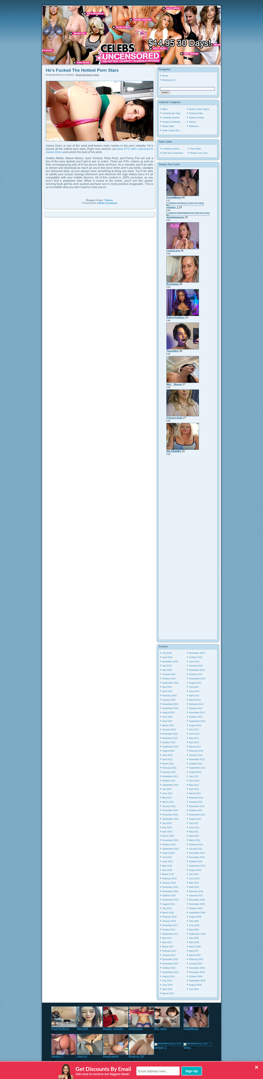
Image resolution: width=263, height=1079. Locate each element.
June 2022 (167, 755)
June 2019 (167, 861)
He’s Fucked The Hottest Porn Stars (82, 70)
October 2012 (195, 763)
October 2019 (169, 844)
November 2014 (197, 670)
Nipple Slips (168, 126)
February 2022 (169, 768)
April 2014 (194, 695)
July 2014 (194, 687)
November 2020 (170, 814)
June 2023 (167, 717)
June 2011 (194, 827)
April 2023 (167, 721)
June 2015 (194, 661)
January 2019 (169, 883)
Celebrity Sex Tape (171, 113)
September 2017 (170, 934)
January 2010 (196, 895)
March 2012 (195, 793)
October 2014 (195, 674)
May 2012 (194, 785)
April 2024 (167, 691)
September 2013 (197, 721)
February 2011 (196, 844)
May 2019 (167, 866)
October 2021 (169, 780)
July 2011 (193, 823)
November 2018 (170, 891)
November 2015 (197, 653)
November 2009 (197, 904)
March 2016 (168, 993)
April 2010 (194, 887)
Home (165, 76)
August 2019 (168, 853)
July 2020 (167, 823)
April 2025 (167, 670)
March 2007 (195, 955)
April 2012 (194, 789)
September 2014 (197, 678)
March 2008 (195, 946)
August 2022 (168, 751)
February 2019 (169, 878)
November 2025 (170, 661)
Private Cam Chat (198, 153)
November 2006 (197, 972)
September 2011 (197, 814)
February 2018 (169, 917)
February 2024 (169, 695)
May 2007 (194, 951)
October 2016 (169, 968)
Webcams (194, 126)
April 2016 (167, 989)
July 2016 (167, 980)
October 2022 (169, 742)
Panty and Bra (196, 113)
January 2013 (196, 755)
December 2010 (197, 853)
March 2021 (168, 802)
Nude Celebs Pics (171, 130)
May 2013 (194, 738)
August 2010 (195, 870)
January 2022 (169, 772)
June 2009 (194, 925)
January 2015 (196, 665)
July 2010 (194, 874)
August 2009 (195, 917)
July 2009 (194, 921)
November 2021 (170, 776)
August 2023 (168, 712)
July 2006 (194, 989)
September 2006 (197, 980)
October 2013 (195, 717)
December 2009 (197, 900)
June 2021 (167, 793)
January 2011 (195, 849)
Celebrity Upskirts (170, 117)
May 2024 (167, 687)
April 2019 (167, 870)
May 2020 (167, 827)
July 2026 (167, 653)
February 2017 (169, 951)
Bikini (165, 109)
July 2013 (194, 729)
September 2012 (197, 768)
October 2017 (169, 929)
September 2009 (197, 912)
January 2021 (169, 806)
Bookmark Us (168, 80)
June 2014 (194, 691)
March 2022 (168, 763)
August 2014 (195, 683)
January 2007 (196, 963)
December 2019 (170, 840)
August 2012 (195, 772)
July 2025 (167, 665)
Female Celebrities (171, 122)
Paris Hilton (195, 149)
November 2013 (197, 712)
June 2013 (194, 734)
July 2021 (167, 789)
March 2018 (168, 912)
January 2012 (196, 802)
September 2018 (170, 900)
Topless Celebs (196, 117)
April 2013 (194, 742)
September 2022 (170, 747)
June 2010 (194, 878)
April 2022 (167, 759)
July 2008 (194, 938)
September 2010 (197, 866)
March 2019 (168, 874)
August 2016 (168, 976)
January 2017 (169, 955)
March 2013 (195, 747)
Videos (108, 200)
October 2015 (195, 657)
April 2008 (194, 942)
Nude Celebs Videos (199, 109)
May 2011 (194, 831)
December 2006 (197, 968)
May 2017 (167, 938)
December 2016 (170, 959)
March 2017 (168, 946)
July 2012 (194, 776)
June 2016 (167, 985)
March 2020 (168, 836)
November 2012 (197, 759)
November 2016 (170, 963)
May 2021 (167, 797)
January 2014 (196, 708)
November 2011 (197, 806)
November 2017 (170, 925)
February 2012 (196, 797)
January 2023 (169, 729)
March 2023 (168, 725)
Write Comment (108, 203)
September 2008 (197, 934)
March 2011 (195, 840)
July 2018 (167, 908)
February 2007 (196, 959)
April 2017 (167, 942)
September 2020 (170, 819)
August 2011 (195, 819)
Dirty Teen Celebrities (172, 153)
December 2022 (170, 734)
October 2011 (195, 810)
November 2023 (170, 704)
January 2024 (169, 700)
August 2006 (195, 985)
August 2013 (195, 725)
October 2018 (169, 895)
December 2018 (170, 887)
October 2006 (195, 976)
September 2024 (170, 683)
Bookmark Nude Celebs (87, 75)
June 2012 (194, 780)
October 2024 (169, 678)
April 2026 (167, 657)
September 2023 (170, 708)
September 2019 (170, 849)
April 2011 (194, 836)
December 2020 (170, 810)
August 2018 (168, 904)
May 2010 (194, 883)
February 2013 (196, 751)
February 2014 (196, 704)
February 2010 (196, 891)
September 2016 (170, 972)
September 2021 (170, 785)
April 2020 (167, 831)
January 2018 (169, 921)
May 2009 (194, 929)
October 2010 (195, 861)
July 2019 (167, 857)
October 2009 (195, 908)
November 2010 (197, 857)
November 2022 (170, 738)
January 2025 (169, 674)
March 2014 (195, 700)
